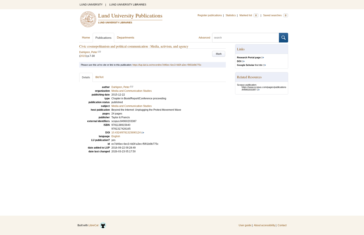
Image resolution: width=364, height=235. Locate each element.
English (115, 136)
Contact (282, 225)
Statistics (231, 15)
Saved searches (274, 15)
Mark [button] (219, 53)
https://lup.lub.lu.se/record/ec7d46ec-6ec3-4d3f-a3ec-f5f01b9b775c (166, 65)
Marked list (248, 15)
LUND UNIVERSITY (91, 4)
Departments (125, 37)
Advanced (204, 37)
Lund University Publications (130, 15)
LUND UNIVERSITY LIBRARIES (127, 4)
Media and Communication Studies (131, 106)
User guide (245, 225)
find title (249, 65)
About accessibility (264, 225)
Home (86, 37)
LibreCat (94, 225)
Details (86, 77)
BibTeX (99, 77)
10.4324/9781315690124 (126, 132)
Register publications (210, 15)
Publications (103, 37)
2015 (83, 55)
